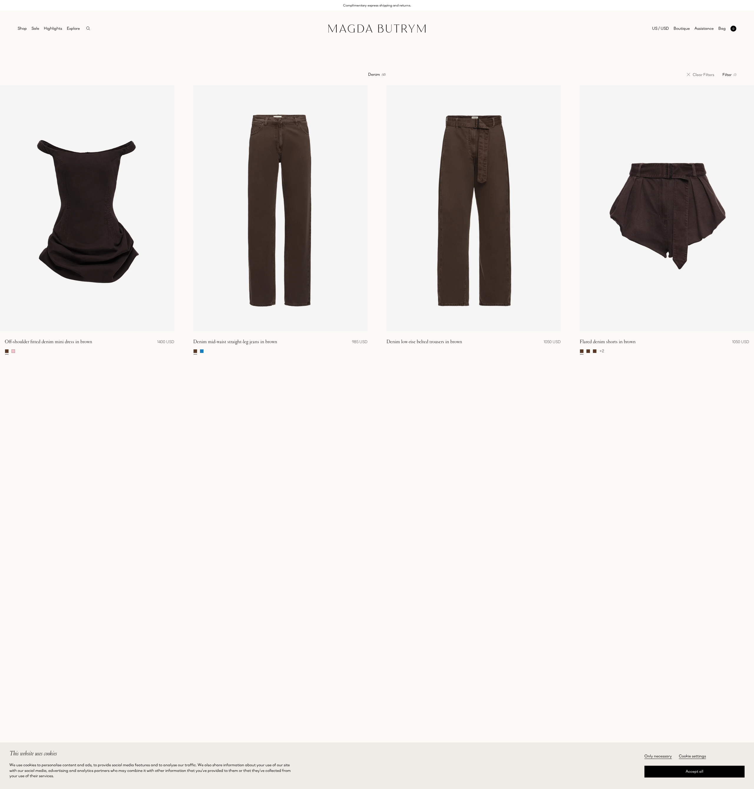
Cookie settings (692, 756)
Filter (729, 74)
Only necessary (658, 756)
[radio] (7, 351)
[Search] (88, 28)
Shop (22, 28)
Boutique (682, 28)
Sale (35, 28)
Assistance (704, 28)
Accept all (694, 771)
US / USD (660, 28)
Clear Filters (703, 74)
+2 (601, 351)
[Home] (377, 28)
